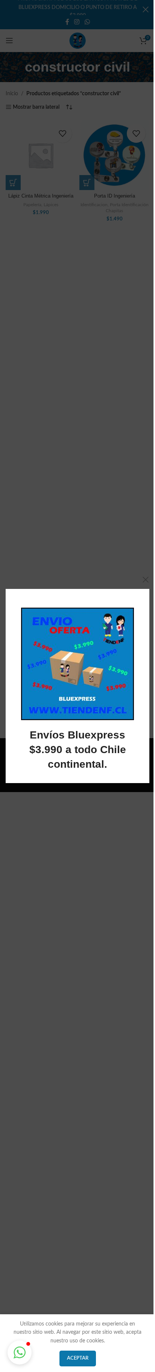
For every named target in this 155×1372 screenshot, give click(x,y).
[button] (20, 1353)
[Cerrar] (145, 579)
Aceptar (77, 1358)
